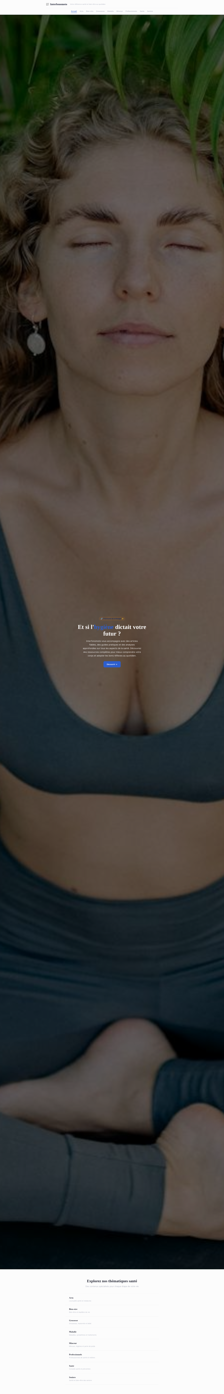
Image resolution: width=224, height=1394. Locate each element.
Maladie (110, 11)
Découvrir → (112, 664)
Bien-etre (89, 11)
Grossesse (100, 11)
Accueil (74, 11)
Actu (81, 11)
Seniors (150, 11)
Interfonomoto (56, 4)
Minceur (119, 11)
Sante (142, 11)
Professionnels (131, 11)
